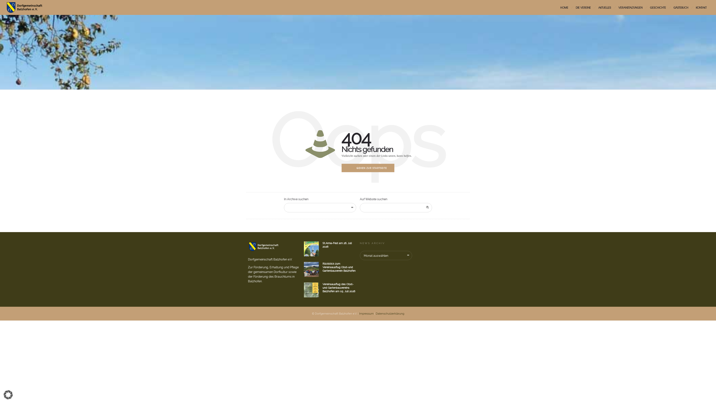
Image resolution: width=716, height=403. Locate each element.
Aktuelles (604, 7)
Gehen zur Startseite (372, 168)
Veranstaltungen (630, 7)
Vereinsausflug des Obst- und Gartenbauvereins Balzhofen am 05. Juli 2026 (339, 288)
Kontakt (701, 7)
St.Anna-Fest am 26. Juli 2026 (337, 245)
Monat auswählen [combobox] (376, 255)
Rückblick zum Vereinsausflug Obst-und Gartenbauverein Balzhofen (339, 267)
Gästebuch (680, 7)
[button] (8, 395)
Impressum (366, 313)
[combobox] (320, 207)
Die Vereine (583, 7)
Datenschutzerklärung (390, 313)
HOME (564, 7)
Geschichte (658, 7)
